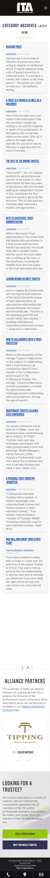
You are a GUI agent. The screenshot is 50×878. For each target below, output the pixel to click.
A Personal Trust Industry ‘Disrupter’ (20, 480)
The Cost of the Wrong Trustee (22, 161)
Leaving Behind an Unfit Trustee (23, 279)
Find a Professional (25, 834)
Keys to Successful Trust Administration (19, 220)
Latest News (11, 54)
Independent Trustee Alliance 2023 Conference (22, 412)
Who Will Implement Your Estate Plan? (23, 541)
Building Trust (14, 46)
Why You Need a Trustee (25, 845)
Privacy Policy (25, 863)
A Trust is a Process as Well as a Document (23, 102)
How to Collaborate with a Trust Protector (24, 341)
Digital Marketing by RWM (25, 866)
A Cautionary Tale (15, 599)
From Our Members (14, 550)
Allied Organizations (25, 868)
